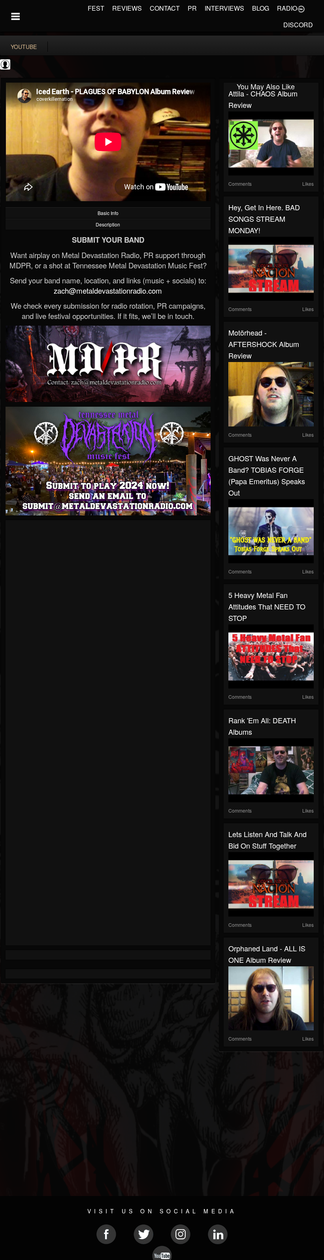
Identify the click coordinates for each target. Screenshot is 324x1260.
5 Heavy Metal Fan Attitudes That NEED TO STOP (266, 606)
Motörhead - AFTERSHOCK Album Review (263, 343)
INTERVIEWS (224, 8)
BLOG (260, 8)
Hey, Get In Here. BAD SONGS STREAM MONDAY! (264, 218)
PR (192, 8)
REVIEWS (127, 8)
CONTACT (165, 8)
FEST (96, 8)
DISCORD (298, 24)
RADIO (287, 8)
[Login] (301, 8)
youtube (24, 47)
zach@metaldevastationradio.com (108, 290)
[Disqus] (108, 630)
